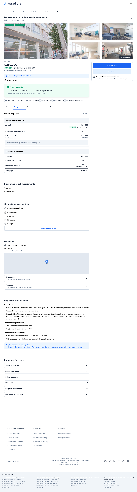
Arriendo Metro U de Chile (77, 481)
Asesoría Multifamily (40, 438)
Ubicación (43, 107)
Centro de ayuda (14, 434)
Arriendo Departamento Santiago (11, 479)
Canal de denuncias (15, 446)
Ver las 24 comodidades (47, 228)
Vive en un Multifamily (40, 442)
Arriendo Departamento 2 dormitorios (47, 481)
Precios (8, 107)
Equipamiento (19, 107)
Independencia (38, 12)
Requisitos (54, 107)
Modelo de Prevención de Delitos (70, 464)
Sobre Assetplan (39, 434)
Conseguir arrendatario (110, 483)
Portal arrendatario (64, 434)
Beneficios (11, 450)
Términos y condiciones (68, 458)
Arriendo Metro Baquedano (78, 483)
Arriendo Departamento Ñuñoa (11, 485)
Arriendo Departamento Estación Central (13, 481)
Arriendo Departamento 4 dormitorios (47, 485)
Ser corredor (37, 446)
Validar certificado (14, 438)
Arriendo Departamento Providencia (12, 483)
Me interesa (112, 72)
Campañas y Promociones (70, 462)
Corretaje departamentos (111, 485)
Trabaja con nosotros (15, 442)
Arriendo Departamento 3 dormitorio (46, 483)
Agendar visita (112, 65)
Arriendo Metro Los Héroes (78, 479)
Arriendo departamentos (21, 12)
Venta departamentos (110, 481)
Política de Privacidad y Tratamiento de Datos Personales (70, 460)
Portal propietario (64, 438)
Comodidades (32, 107)
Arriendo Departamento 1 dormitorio (46, 479)
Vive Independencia (54, 12)
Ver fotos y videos (125, 57)
